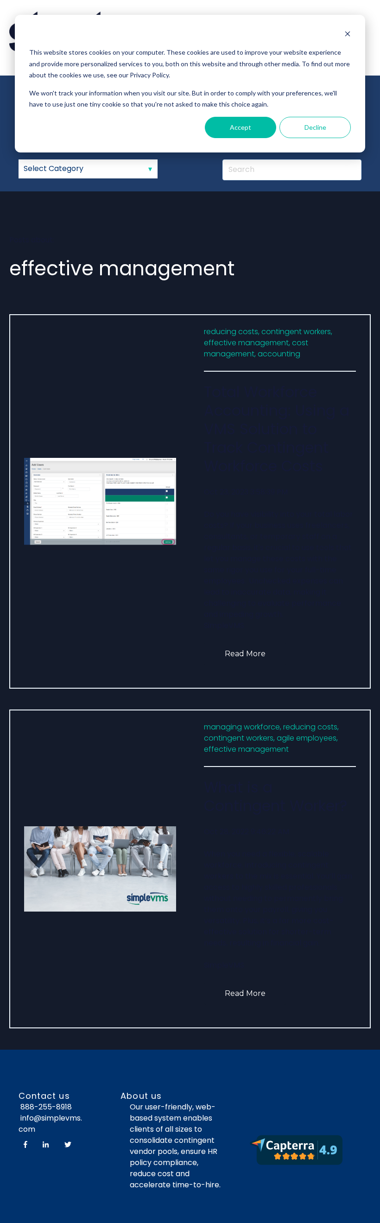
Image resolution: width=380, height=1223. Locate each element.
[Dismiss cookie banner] (347, 35)
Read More (245, 653)
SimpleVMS (224, 625)
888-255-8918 (46, 1107)
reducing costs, (232, 331)
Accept (240, 127)
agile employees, (307, 738)
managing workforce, (242, 727)
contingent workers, (296, 331)
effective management (246, 749)
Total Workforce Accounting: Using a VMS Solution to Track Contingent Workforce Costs (276, 428)
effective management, (247, 342)
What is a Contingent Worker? (276, 796)
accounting (279, 354)
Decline (315, 127)
